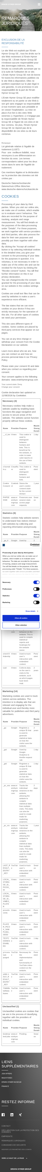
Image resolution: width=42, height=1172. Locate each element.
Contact (6, 1126)
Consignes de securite (14, 1145)
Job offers (7, 1074)
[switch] (36, 589)
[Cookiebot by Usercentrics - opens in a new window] (30, 545)
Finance (5, 1086)
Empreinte (7, 1136)
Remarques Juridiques (13, 1141)
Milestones (7, 1078)
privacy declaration (11, 277)
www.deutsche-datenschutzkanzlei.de (20, 189)
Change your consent (11, 387)
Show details (30, 611)
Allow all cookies (21, 618)
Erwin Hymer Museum (11, 1082)
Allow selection (21, 625)
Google (14, 540)
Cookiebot (21, 395)
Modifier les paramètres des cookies (17, 1149)
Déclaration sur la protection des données (20, 1131)
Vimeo (14, 434)
